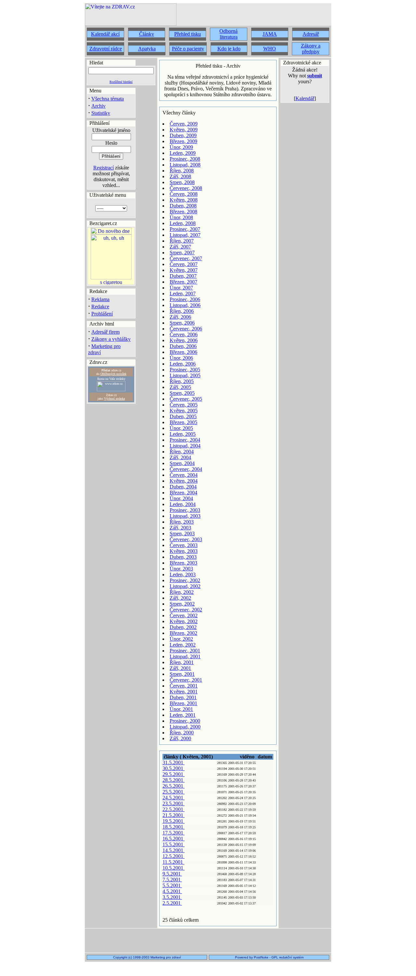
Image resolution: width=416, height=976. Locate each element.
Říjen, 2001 (182, 662)
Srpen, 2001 (182, 674)
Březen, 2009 (183, 141)
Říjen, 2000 (182, 732)
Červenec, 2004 (186, 469)
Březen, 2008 (183, 211)
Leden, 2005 (183, 434)
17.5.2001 (173, 833)
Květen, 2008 (184, 200)
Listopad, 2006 (185, 305)
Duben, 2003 (183, 557)
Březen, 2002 (183, 633)
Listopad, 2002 (185, 586)
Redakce (100, 306)
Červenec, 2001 (186, 680)
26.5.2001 (173, 786)
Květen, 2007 (184, 270)
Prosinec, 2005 (185, 369)
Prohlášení (102, 313)
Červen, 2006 (184, 334)
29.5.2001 (173, 774)
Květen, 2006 (184, 340)
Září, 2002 (180, 598)
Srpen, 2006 (182, 323)
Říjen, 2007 (182, 241)
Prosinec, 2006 (185, 299)
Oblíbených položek (113, 374)
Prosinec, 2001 (185, 650)
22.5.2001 (173, 809)
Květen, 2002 (184, 621)
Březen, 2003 (183, 563)
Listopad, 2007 (185, 235)
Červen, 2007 (184, 264)
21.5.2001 (173, 815)
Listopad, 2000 (185, 726)
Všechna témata (107, 98)
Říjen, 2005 (182, 381)
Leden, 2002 (183, 645)
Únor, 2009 (181, 147)
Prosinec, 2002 (185, 580)
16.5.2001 (173, 838)
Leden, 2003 (183, 574)
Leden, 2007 (183, 293)
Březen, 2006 (183, 352)
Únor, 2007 (181, 287)
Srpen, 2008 (182, 182)
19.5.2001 (173, 821)
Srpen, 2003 (182, 533)
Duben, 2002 (183, 627)
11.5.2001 (173, 862)
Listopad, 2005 (185, 375)
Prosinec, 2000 (185, 721)
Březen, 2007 (183, 282)
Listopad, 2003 (185, 516)
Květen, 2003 (184, 551)
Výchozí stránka (114, 398)
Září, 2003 (180, 527)
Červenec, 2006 (186, 328)
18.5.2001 (173, 827)
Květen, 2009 (184, 129)
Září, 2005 (180, 387)
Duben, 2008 (183, 205)
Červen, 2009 (184, 124)
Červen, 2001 (184, 686)
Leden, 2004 (183, 504)
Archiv (98, 106)
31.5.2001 (173, 762)
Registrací (103, 167)
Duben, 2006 (183, 346)
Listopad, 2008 (185, 164)
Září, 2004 (180, 457)
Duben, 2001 (183, 697)
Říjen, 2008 (182, 170)
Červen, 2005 (184, 405)
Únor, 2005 (181, 428)
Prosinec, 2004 (185, 440)
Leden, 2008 (183, 223)
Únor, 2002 (181, 639)
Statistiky (100, 113)
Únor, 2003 (181, 568)
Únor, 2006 (181, 358)
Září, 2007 (180, 246)
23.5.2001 (173, 803)
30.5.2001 (173, 768)
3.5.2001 (172, 897)
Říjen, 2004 (182, 451)
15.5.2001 (173, 844)
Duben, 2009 (183, 135)
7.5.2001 (172, 879)
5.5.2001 (172, 885)
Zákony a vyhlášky (111, 339)
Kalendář (304, 98)
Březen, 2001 (183, 703)
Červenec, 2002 (186, 609)
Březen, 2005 (183, 422)
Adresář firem (105, 332)
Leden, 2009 (183, 153)
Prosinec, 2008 (185, 159)
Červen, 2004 (184, 475)
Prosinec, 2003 (185, 510)
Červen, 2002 (184, 615)
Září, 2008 (180, 176)
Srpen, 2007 (182, 252)
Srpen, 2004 (182, 463)
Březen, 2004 (183, 492)
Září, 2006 (180, 317)
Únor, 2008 (181, 217)
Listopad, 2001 (185, 656)
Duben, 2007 (183, 276)
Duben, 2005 (183, 416)
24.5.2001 (173, 797)
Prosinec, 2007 (185, 229)
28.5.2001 (173, 780)
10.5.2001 (173, 868)
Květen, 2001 (184, 691)
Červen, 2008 (184, 194)
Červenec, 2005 (186, 399)
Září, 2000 (180, 738)
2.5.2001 (172, 903)
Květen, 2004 (184, 481)
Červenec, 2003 (186, 539)
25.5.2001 (173, 792)
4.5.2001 (172, 891)
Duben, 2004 (183, 486)
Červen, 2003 (184, 545)
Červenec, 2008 (186, 188)
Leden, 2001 (183, 715)
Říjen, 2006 (182, 311)
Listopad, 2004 (185, 445)
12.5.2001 (173, 856)
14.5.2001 (173, 850)
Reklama (100, 299)
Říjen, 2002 (182, 592)
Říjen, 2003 (182, 522)
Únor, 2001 (181, 709)
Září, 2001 (180, 668)
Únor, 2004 (181, 498)
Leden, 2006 (183, 364)
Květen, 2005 (184, 410)
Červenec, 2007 (186, 258)
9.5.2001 (172, 873)
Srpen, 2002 (182, 604)
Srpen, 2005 (182, 393)
